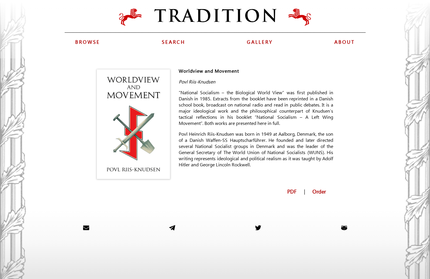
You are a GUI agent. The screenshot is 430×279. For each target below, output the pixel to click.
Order (319, 190)
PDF (292, 190)
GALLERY (260, 42)
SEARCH (173, 42)
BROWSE (87, 42)
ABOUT (344, 42)
